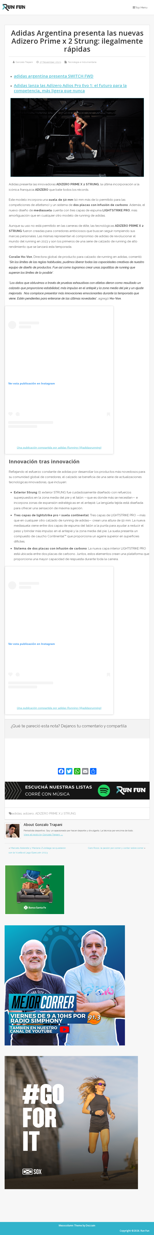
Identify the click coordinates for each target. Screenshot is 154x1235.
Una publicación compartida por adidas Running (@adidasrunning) (59, 447)
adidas (17, 813)
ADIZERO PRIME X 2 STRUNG (55, 813)
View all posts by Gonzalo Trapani (43, 834)
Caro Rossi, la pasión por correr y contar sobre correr (115, 848)
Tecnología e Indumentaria (82, 62)
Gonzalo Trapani (24, 62)
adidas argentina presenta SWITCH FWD (53, 76)
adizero (28, 813)
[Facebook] (61, 771)
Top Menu (141, 7)
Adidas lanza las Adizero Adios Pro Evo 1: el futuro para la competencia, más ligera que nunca (70, 88)
